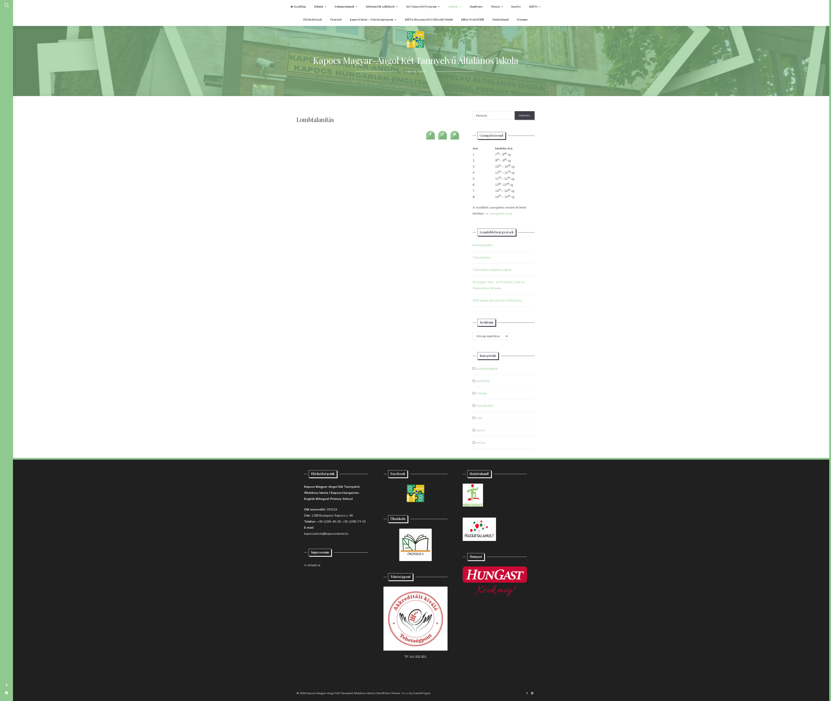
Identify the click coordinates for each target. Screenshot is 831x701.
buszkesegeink (487, 369)
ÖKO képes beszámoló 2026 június (497, 300)
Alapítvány (476, 6)
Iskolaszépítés (483, 245)
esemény (483, 381)
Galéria (453, 6)
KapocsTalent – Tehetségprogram (371, 19)
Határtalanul (501, 19)
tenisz (481, 442)
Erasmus (522, 19)
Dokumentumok (344, 6)
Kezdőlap (300, 6)
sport (481, 430)
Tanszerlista (481, 257)
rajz (479, 418)
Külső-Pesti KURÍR (472, 19)
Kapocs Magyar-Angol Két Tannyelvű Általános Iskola (415, 60)
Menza (495, 6)
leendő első (485, 405)
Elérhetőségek (312, 19)
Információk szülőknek (380, 6)
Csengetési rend (500, 213)
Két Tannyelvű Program (421, 6)
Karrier (516, 6)
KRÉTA (533, 6)
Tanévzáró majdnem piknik (492, 270)
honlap (482, 393)
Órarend (335, 19)
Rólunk (318, 6)
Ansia (405, 693)
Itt (305, 565)
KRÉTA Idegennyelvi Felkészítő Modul (429, 19)
